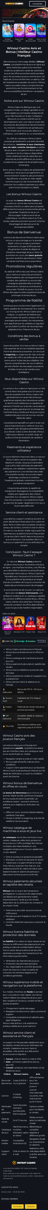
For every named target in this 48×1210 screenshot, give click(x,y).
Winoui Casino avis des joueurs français (24, 649)
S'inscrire (30, 1206)
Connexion (17, 1206)
